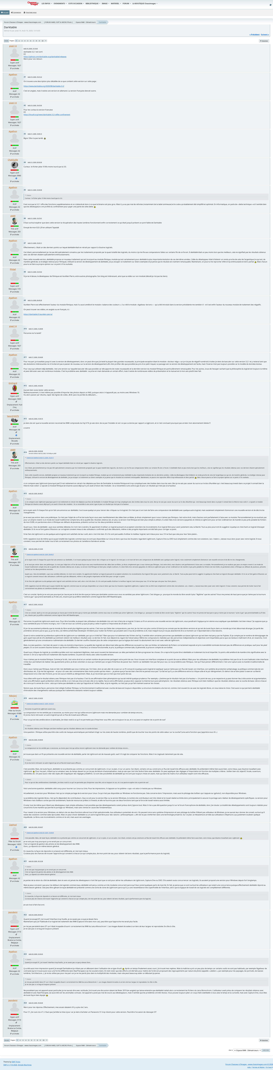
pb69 (12, 215)
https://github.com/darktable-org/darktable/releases (45, 56)
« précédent (255, 34)
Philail (13, 269)
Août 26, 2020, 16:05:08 (36, 451)
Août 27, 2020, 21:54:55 (36, 698)
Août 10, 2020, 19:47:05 (35, 105)
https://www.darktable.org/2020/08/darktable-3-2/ (44, 86)
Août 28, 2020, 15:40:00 (36, 740)
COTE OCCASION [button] (75, 3)
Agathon (13, 74)
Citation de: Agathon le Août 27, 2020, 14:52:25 (40, 704)
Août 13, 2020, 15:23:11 (35, 243)
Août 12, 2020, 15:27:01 (35, 218)
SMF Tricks (16, 1062)
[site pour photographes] (16, 178)
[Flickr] (16, 847)
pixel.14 (13, 46)
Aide (249, 1067)
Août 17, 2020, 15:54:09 (36, 357)
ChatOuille (13, 159)
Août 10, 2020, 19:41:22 (35, 77)
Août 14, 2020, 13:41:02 (35, 272)
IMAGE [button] (105, 3)
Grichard (13, 383)
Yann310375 (13, 416)
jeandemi (12, 912)
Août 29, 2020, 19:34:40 (36, 1003)
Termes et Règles (258, 1067)
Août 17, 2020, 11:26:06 (36, 329)
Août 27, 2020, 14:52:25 (36, 604)
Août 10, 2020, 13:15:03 (31, 48)
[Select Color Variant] (270, 5)
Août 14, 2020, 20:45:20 (35, 300)
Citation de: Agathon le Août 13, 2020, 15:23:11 (40, 458)
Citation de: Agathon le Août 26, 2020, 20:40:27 (40, 554)
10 (42, 41)
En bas (6, 40)
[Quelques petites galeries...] (16, 716)
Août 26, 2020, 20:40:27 (36, 493)
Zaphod (13, 824)
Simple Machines (25, 1065)
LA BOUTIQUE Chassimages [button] (144, 3)
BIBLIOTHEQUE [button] (92, 3)
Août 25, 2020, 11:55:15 (36, 419)
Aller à (230, 1050)
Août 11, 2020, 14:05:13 (35, 134)
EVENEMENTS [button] (59, 3)
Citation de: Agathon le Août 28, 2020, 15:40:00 (40, 833)
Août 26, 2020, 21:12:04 (36, 549)
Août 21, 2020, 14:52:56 (36, 386)
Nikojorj (13, 695)
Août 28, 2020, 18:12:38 (36, 861)
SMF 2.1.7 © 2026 (10, 1065)
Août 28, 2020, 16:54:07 (36, 827)
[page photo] (16, 435)
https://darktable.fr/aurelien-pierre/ (38, 314)
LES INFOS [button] (46, 3)
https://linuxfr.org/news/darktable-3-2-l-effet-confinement (47, 114)
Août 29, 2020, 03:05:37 (36, 915)
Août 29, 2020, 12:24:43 (36, 954)
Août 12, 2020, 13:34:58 (35, 190)
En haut (6, 1040)
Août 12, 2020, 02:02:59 (35, 162)
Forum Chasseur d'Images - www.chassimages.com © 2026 (249, 1064)
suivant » (265, 34)
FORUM (126, 3)
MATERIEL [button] (115, 3)
